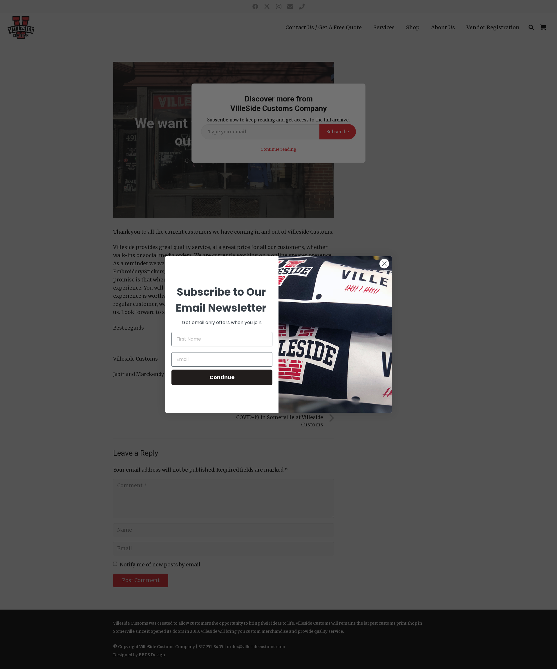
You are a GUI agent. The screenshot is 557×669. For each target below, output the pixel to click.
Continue (222, 377)
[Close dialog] (384, 264)
